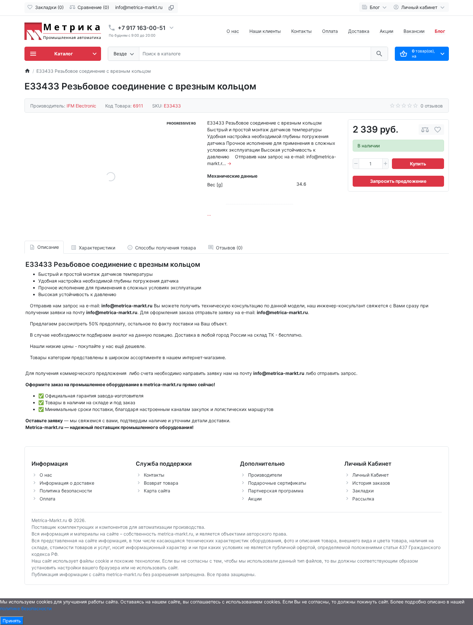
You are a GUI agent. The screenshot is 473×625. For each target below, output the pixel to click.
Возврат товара (161, 483)
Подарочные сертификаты (277, 483)
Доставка (358, 31)
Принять (12, 620)
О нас (233, 31)
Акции (386, 31)
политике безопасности (25, 608)
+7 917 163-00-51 (141, 27)
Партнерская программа (275, 490)
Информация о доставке (67, 483)
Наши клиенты (265, 31)
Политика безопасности (66, 490)
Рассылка (363, 498)
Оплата (330, 31)
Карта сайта (157, 490)
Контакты (301, 31)
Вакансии (413, 31)
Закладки (363, 490)
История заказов (371, 483)
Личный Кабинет (370, 475)
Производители (265, 475)
